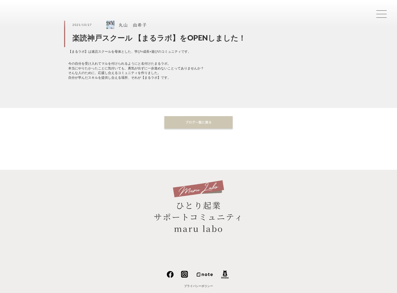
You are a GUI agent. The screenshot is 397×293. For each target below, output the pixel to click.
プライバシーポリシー (198, 286)
